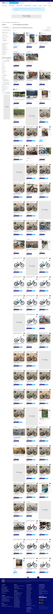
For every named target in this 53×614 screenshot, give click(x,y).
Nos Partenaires (4, 605)
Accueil (3, 22)
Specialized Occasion (29, 603)
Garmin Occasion (28, 593)
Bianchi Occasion (28, 585)
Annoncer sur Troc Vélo (5, 604)
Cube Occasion (28, 591)
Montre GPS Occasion (17, 600)
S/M (4, 70)
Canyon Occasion (28, 589)
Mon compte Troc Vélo (5, 586)
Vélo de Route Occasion (17, 593)
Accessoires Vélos (19, 5)
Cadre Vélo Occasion (17, 605)
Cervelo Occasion (28, 590)
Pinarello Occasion (28, 599)
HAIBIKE (5, 47)
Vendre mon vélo (16, 586)
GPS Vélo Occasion (16, 606)
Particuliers (6, 35)
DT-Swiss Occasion (29, 592)
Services (49, 5)
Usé (4, 90)
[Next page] (38, 577)
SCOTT (5, 53)
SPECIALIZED (6, 43)
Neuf (5, 85)
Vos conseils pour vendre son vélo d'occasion (43, 593)
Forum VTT (40, 589)
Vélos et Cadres (4, 5)
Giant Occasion (28, 594)
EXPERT (5, 71)
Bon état (5, 89)
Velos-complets (7, 22)
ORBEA (5, 48)
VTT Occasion (16, 595)
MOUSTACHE (6, 49)
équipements (29, 0)
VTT (4, 76)
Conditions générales (4, 587)
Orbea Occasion (28, 598)
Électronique (35, 5)
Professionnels (6, 36)
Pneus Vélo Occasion (17, 604)
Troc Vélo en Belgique (42, 586)
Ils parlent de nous (4, 593)
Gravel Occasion (16, 597)
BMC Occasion (28, 586)
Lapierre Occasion (28, 595)
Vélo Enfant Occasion (17, 601)
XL (4, 66)
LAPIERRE (5, 52)
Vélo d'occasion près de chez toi (18, 592)
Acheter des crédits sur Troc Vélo (18, 588)
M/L (4, 68)
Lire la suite (49, 27)
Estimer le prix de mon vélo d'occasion (19, 585)
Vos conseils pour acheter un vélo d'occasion (43, 592)
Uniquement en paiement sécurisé (7, 80)
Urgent (5, 38)
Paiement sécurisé (16, 587)
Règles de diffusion (4, 588)
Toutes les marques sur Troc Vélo (30, 605)
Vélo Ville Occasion (16, 599)
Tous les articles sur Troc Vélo (6, 596)
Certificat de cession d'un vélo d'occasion (7, 606)
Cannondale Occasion (29, 588)
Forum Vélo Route (41, 587)
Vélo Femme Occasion (17, 602)
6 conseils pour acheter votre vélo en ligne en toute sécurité (7, 598)
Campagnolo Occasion (29, 587)
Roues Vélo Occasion (17, 603)
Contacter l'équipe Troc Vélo (5, 591)
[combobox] (7, 33)
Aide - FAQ (3, 592)
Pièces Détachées (12, 5)
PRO (4, 67)
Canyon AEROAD (28, 611)
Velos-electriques (14, 22)
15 (35, 577)
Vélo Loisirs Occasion (17, 598)
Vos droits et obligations (5, 590)
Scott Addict (28, 610)
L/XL (4, 72)
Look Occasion (28, 596)
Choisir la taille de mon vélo (5, 600)
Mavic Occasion (28, 597)
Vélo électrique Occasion (17, 596)
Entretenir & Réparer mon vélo (6, 601)
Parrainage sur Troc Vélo (42, 585)
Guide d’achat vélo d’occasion (5, 599)
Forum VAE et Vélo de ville (42, 590)
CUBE (5, 44)
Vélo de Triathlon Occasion (17, 594)
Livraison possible (7, 82)
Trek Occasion (28, 604)
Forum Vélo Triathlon (42, 588)
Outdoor (45, 5)
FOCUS (5, 54)
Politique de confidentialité (5, 589)
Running (40, 5)
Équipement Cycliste (27, 5)
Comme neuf (6, 86)
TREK (5, 50)
